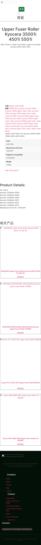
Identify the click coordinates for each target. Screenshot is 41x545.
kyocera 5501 (10, 123)
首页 (2, 45)
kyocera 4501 (15, 118)
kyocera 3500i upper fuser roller (18, 111)
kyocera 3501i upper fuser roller (22, 113)
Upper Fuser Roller (19, 45)
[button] (21, 9)
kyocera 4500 (10, 116)
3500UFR (13, 108)
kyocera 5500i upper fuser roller (27, 121)
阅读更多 (20, 277)
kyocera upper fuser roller (20, 129)
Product (8, 45)
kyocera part (15, 126)
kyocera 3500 (30, 108)
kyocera (21, 108)
